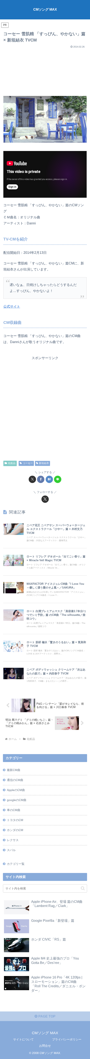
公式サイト (11, 306)
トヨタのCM (15, 820)
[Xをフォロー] (45, 499)
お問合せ (45, 1045)
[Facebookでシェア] (40, 479)
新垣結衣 (44, 463)
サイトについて (23, 1039)
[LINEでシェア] (57, 479)
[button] (82, 888)
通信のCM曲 (15, 780)
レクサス (13, 840)
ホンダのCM (15, 830)
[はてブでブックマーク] (49, 479)
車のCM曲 (13, 810)
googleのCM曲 (16, 800)
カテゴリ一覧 (15, 863)
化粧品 (11, 463)
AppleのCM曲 (16, 790)
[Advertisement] (45, 70)
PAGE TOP (46, 1016)
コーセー (28, 463)
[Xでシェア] (32, 479)
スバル (11, 850)
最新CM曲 (13, 770)
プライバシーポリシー (66, 1039)
